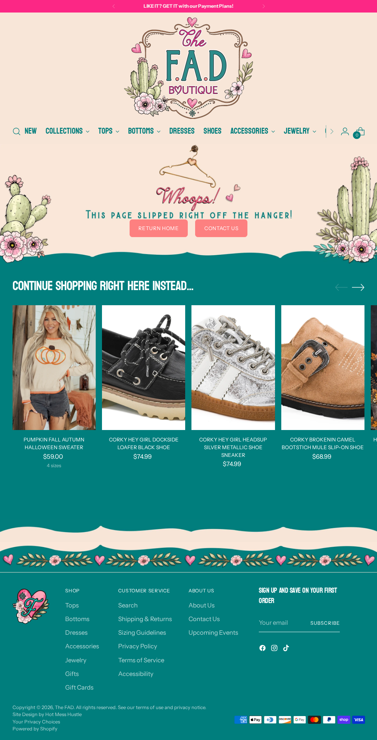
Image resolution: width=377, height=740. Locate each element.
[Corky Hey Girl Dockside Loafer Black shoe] (143, 367)
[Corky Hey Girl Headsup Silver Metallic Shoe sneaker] (233, 367)
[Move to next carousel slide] (358, 287)
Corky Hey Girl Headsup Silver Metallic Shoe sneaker (233, 447)
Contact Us (204, 619)
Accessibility (136, 673)
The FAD (64, 707)
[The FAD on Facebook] (263, 649)
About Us (201, 605)
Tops (72, 605)
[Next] (264, 6)
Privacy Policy (137, 646)
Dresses (76, 632)
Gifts (72, 673)
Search (128, 605)
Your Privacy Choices (36, 722)
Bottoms (77, 619)
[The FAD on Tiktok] (286, 649)
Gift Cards (79, 687)
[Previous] (114, 6)
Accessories (82, 646)
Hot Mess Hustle (63, 714)
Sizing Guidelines (142, 632)
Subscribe (325, 623)
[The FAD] (188, 68)
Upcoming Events (213, 632)
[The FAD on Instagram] (275, 649)
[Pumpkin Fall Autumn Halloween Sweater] (54, 367)
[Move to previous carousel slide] (341, 287)
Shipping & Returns (145, 619)
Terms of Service (141, 660)
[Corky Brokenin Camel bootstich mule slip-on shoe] (322, 367)
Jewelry (76, 660)
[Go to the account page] (345, 131)
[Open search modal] (16, 131)
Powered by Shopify (35, 729)
